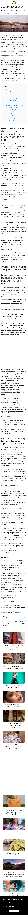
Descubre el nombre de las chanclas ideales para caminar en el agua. (14, 107)
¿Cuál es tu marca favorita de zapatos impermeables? (13, 100)
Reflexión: (12, 120)
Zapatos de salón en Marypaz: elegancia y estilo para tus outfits (20, 620)
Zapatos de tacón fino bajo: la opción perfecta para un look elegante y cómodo (7, 620)
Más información (10, 907)
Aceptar (14, 911)
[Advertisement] (14, 352)
